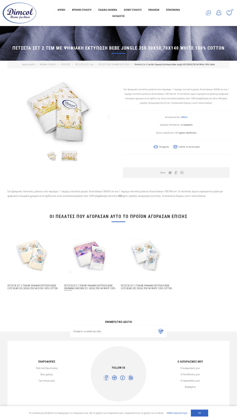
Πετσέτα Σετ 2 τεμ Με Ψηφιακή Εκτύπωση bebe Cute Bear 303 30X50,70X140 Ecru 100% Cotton (32, 287)
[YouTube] (123, 378)
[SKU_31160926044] (147, 255)
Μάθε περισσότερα (177, 413)
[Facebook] (106, 378)
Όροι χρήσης (46, 374)
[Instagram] (114, 378)
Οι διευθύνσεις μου (190, 374)
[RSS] (131, 378)
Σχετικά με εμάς (47, 380)
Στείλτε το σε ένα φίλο (189, 146)
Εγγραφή (161, 331)
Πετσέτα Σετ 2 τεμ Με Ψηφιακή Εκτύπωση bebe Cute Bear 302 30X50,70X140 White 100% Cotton (146, 287)
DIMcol (184, 117)
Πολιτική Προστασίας (47, 368)
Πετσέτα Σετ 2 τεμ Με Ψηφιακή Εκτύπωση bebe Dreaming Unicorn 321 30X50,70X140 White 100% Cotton (89, 288)
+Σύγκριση (164, 146)
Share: (163, 173)
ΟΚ (199, 413)
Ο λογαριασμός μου (190, 368)
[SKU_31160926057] (90, 255)
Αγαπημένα (190, 386)
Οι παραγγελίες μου (190, 380)
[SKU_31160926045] (33, 255)
